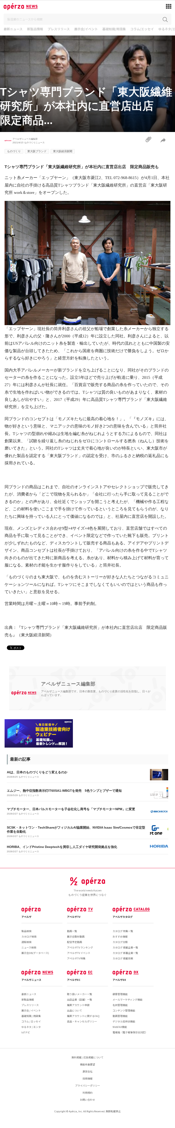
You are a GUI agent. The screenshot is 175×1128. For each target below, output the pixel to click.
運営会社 (87, 1071)
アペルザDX (119, 979)
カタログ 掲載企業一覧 (125, 947)
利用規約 (87, 1092)
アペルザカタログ (123, 916)
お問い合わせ (87, 1099)
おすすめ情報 (120, 936)
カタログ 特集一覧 (123, 931)
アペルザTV (73, 916)
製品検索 (26, 931)
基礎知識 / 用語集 (31, 1016)
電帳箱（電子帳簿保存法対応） (130, 1032)
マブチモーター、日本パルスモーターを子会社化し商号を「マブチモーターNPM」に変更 (71, 809)
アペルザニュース (31, 979)
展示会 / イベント (31, 1010)
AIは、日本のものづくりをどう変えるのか (37, 772)
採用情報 (87, 1078)
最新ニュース (13, 29)
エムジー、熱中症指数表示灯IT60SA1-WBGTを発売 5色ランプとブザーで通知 (64, 790)
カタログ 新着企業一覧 (125, 953)
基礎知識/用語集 (114, 29)
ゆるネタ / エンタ (31, 1027)
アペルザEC (73, 979)
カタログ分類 (120, 942)
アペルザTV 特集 (76, 958)
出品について (74, 1010)
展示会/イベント (86, 29)
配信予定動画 (74, 942)
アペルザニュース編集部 (25, 139)
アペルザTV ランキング (80, 947)
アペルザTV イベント (78, 953)
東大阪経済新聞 (62, 151)
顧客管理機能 (120, 994)
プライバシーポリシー (87, 1085)
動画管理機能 (120, 1016)
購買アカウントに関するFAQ (83, 1016)
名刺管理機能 (120, 1005)
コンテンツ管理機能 (124, 1010)
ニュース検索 (28, 947)
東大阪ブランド (36, 151)
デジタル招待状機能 (124, 1021)
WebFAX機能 (120, 1027)
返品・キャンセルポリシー (82, 1021)
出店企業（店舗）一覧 (79, 999)
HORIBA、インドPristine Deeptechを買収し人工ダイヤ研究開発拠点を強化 (62, 847)
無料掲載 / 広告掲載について (87, 1057)
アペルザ (26, 916)
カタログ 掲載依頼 (123, 958)
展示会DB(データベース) (35, 953)
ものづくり (14, 151)
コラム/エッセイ (142, 29)
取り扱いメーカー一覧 (79, 994)
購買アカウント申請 (78, 1005)
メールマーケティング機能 (127, 999)
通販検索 (26, 942)
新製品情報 (35, 29)
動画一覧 (72, 931)
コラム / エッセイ (31, 1021)
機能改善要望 (87, 1064)
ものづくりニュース (34, 142)
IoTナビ (25, 1032)
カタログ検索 (28, 936)
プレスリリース (59, 29)
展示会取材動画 (76, 936)
